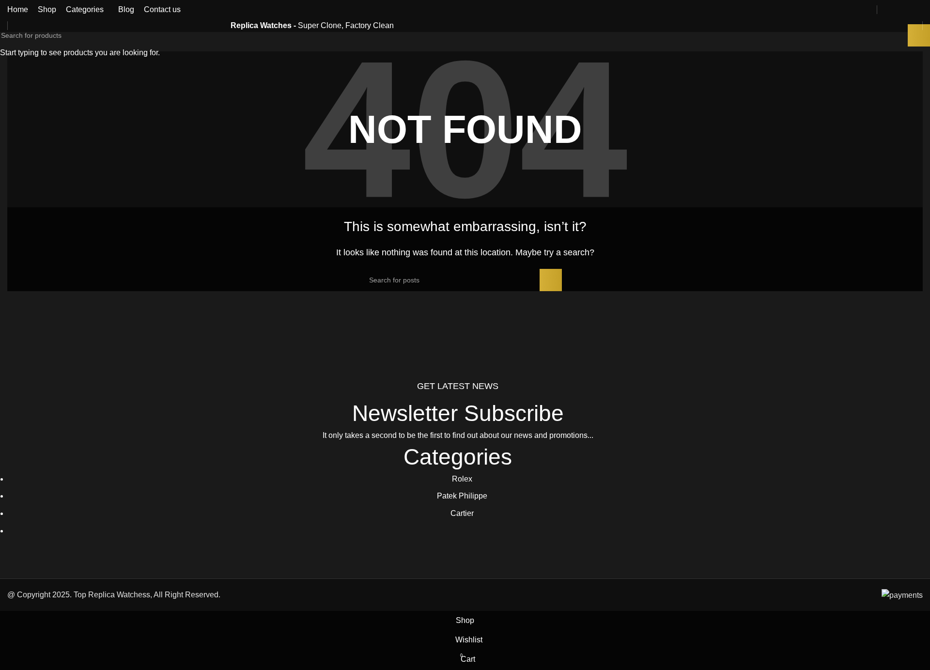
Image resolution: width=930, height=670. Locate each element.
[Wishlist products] (901, 9)
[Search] (885, 9)
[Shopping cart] (919, 9)
